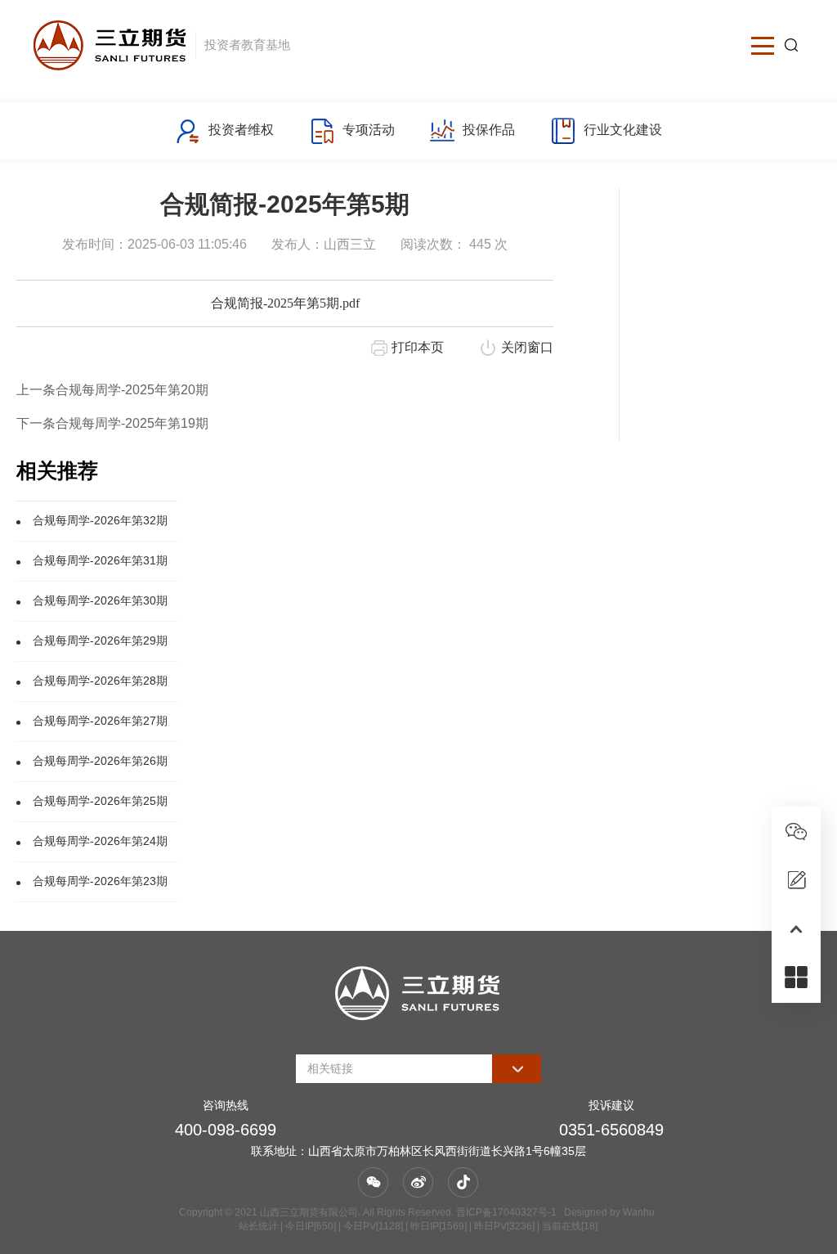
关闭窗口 (527, 347)
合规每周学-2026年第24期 (100, 840)
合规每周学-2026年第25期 (100, 800)
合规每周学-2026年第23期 (100, 881)
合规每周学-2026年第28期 (100, 680)
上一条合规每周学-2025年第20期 (112, 390)
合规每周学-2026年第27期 (100, 720)
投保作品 (489, 130)
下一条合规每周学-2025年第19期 (112, 423)
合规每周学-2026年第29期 (100, 640)
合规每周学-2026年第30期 (100, 600)
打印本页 (418, 347)
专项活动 (368, 130)
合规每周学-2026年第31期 (100, 560)
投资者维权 (241, 130)
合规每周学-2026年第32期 (100, 520)
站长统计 (258, 1226)
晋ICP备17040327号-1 (506, 1212)
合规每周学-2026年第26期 (100, 760)
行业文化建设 (623, 130)
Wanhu (639, 1212)
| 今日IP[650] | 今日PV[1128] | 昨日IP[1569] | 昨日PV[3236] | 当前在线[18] (438, 1226)
